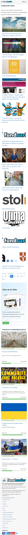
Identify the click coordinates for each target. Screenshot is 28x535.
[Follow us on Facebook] (3, 533)
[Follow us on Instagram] (11, 533)
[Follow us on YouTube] (14, 533)
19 (14, 276)
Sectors (4, 501)
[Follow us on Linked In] (8, 533)
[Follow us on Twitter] (6, 533)
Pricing (4, 510)
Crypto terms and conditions (9, 519)
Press (4, 525)
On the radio (6, 228)
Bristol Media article (8, 209)
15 (2, 276)
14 (24, 273)
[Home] (6, 2)
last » (3, 279)
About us (5, 504)
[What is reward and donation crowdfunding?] (12, 348)
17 (8, 276)
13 (21, 273)
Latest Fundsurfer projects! (11, 247)
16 (5, 276)
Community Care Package (9, 387)
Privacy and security (7, 521)
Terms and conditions (8, 516)
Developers (5, 527)
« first (4, 273)
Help (4, 508)
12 (18, 273)
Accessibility (5, 523)
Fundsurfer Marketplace (8, 512)
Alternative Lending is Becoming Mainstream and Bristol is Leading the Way (12, 143)
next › (22, 276)
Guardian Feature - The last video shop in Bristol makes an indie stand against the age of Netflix (13, 97)
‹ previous (10, 273)
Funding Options (6, 499)
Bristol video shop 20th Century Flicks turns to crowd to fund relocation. (12, 166)
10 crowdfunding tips (9, 76)
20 (18, 276)
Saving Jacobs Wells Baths (9, 351)
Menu (24, 1)
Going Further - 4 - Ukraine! (10, 459)
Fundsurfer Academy (7, 514)
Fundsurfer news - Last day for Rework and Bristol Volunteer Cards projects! (13, 120)
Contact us (5, 506)
